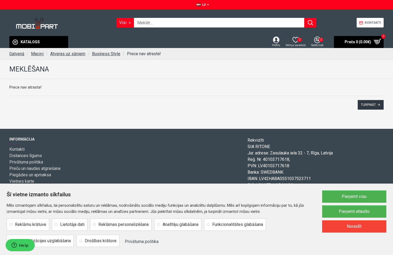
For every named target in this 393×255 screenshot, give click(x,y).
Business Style (106, 53)
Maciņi (37, 53)
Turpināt (368, 105)
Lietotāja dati (72, 224)
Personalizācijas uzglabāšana (43, 240)
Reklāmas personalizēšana (123, 224)
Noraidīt (354, 226)
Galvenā (16, 53)
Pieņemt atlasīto (354, 211)
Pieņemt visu (354, 196)
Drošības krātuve (101, 240)
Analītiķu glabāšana (180, 224)
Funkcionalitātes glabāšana (237, 224)
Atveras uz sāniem (67, 53)
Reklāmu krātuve (30, 224)
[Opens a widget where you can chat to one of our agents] (20, 245)
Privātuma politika (142, 241)
